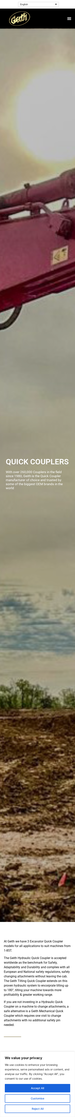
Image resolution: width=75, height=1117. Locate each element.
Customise (37, 1098)
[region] (37, 1084)
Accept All (37, 1088)
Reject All (37, 1108)
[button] (69, 18)
